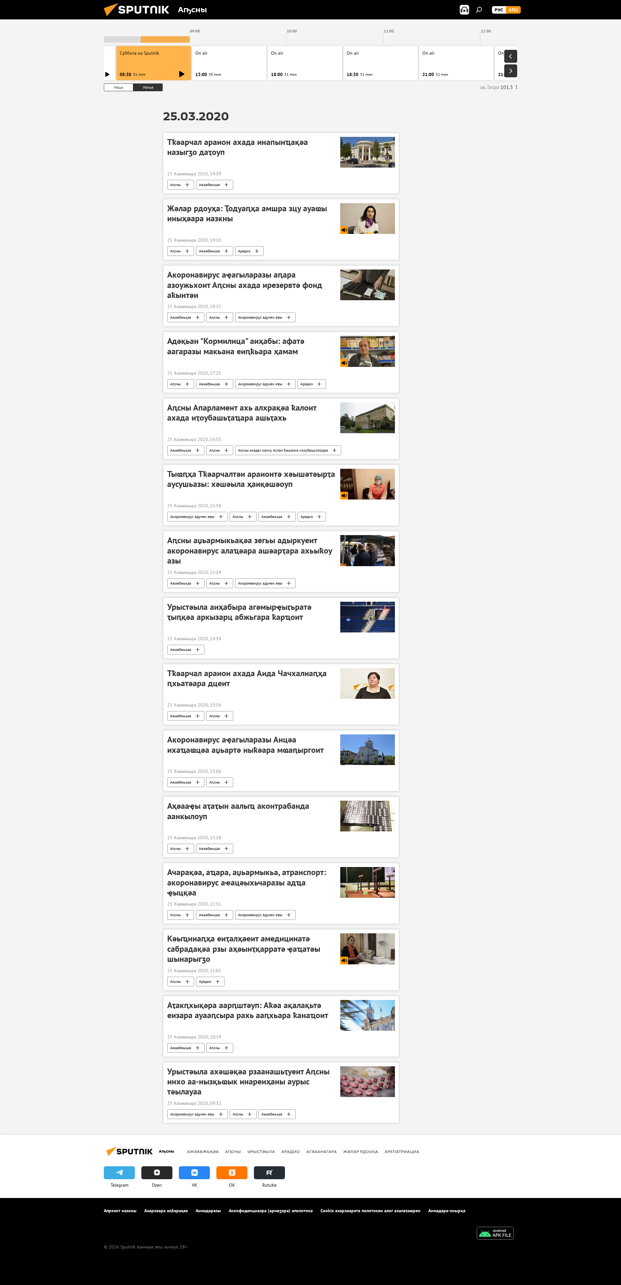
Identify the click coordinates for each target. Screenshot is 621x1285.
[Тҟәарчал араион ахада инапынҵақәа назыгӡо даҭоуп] (367, 152)
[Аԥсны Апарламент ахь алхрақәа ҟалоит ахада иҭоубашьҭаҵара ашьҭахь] (367, 417)
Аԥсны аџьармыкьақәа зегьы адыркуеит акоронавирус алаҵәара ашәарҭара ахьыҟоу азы (249, 550)
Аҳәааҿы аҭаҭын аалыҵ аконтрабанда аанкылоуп (238, 811)
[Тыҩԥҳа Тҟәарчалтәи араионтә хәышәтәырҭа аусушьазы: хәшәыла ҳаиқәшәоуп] (367, 484)
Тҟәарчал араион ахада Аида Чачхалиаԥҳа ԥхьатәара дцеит (247, 678)
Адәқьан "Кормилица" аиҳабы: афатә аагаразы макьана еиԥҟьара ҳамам (235, 346)
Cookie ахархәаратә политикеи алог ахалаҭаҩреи (370, 1211)
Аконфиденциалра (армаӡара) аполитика (271, 1211)
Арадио (244, 250)
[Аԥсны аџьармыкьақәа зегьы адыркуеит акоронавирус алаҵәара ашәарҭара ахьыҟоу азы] (367, 550)
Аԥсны (175, 184)
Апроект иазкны (120, 1211)
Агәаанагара (321, 1151)
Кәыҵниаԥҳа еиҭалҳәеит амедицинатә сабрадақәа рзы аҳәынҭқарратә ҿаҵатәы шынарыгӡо (243, 948)
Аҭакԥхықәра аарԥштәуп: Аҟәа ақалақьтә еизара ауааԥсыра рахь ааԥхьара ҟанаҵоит (247, 1010)
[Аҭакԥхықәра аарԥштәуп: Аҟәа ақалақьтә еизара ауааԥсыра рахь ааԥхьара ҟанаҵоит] (367, 1015)
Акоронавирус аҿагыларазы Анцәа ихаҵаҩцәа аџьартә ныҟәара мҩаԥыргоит (245, 744)
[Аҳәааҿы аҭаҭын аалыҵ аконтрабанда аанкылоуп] (367, 816)
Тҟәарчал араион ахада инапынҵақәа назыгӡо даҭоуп (237, 147)
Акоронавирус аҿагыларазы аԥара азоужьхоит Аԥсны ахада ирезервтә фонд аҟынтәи (244, 284)
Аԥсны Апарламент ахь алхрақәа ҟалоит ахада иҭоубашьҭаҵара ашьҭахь (241, 412)
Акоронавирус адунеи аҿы (260, 317)
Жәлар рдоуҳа (360, 1151)
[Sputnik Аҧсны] (139, 18)
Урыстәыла (261, 1151)
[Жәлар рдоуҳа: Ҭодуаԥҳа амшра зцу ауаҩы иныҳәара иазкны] (367, 218)
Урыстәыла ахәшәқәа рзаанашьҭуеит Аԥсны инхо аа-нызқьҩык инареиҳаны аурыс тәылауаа (248, 1081)
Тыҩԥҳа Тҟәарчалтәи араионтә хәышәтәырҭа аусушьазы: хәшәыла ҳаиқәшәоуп (251, 479)
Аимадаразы (208, 1211)
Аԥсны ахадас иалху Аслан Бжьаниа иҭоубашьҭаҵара (283, 450)
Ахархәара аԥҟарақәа (166, 1211)
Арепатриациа (402, 1151)
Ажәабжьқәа (209, 184)
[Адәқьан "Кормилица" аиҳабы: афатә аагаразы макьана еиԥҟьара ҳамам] (367, 351)
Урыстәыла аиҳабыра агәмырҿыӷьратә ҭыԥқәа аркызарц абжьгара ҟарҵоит (239, 612)
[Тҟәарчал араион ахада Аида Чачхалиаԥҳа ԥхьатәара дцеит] (367, 683)
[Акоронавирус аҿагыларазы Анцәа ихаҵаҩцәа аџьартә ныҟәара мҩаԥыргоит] (367, 749)
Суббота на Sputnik (139, 53)
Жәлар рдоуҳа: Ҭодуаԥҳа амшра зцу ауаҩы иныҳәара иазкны (247, 213)
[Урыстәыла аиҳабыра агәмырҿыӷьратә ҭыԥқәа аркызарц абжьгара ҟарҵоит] (367, 617)
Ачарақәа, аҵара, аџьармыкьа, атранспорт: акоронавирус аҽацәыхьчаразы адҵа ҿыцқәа (246, 882)
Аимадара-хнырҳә (446, 1211)
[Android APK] (495, 1234)
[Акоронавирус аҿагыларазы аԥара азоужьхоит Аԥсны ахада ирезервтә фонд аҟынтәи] (367, 284)
